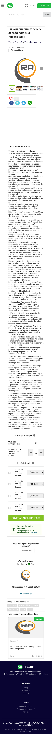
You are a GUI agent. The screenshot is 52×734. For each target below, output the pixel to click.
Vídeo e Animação (15, 42)
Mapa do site (10, 729)
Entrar (32, 5)
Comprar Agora (26, 518)
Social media (13, 609)
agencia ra (12, 605)
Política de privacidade (38, 729)
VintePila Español (26, 706)
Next (41, 68)
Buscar (47, 14)
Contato (22, 731)
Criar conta (44, 6)
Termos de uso (22, 729)
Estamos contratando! (26, 709)
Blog (26, 688)
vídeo (30, 609)
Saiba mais (33, 533)
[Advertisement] (26, 126)
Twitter (21, 674)
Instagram (33, 674)
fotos (35, 605)
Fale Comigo (27, 594)
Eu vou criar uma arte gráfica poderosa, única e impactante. (25, 648)
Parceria (26, 712)
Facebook (10, 674)
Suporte (26, 693)
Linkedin (45, 674)
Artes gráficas (25, 605)
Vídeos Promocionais (32, 42)
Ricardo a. (20, 564)
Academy (26, 691)
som (23, 609)
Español (30, 731)
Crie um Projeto (26, 550)
